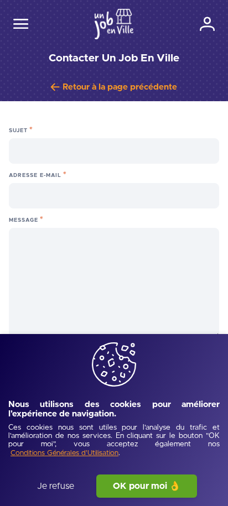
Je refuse (55, 486)
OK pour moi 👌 (146, 486)
